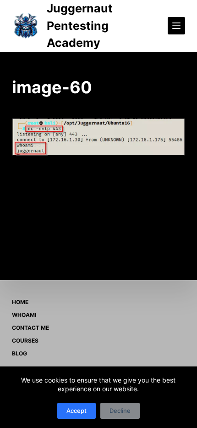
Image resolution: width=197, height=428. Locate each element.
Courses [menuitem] (25, 340)
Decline (120, 410)
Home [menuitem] (20, 301)
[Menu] (176, 25)
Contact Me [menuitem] (30, 327)
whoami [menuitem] (24, 314)
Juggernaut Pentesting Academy (80, 25)
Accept (76, 410)
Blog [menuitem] (19, 353)
